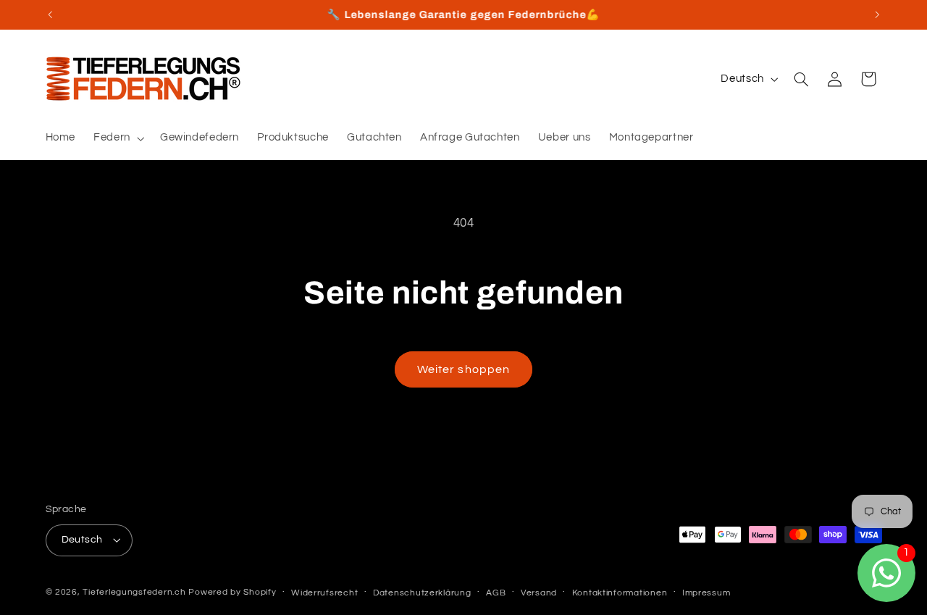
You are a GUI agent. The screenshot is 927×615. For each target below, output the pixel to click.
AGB (496, 593)
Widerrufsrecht (324, 593)
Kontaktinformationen (620, 593)
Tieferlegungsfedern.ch (134, 592)
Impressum (706, 593)
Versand (539, 593)
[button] (118, 138)
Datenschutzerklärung (422, 593)
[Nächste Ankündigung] (877, 14)
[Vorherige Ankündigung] (50, 14)
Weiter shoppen (463, 369)
